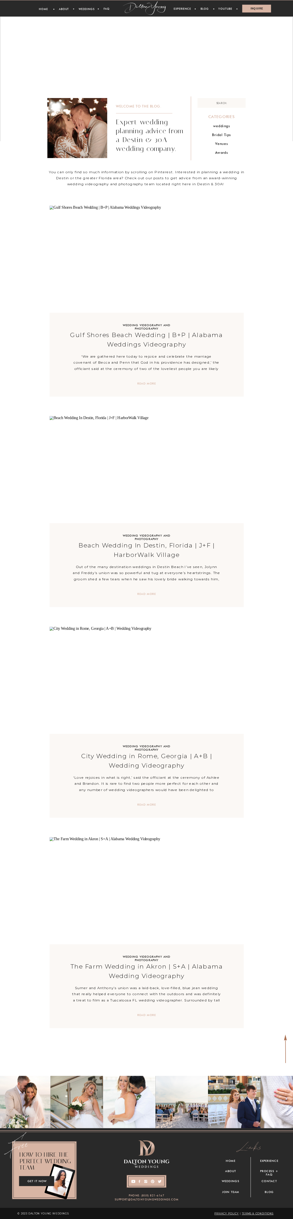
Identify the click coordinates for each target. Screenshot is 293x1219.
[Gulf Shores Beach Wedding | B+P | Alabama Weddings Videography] (146, 259)
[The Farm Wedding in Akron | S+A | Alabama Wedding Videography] (146, 891)
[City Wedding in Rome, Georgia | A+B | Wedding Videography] (146, 680)
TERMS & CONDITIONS (258, 1213)
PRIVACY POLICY (226, 1213)
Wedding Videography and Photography (147, 326)
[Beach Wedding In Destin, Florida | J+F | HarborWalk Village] (146, 469)
